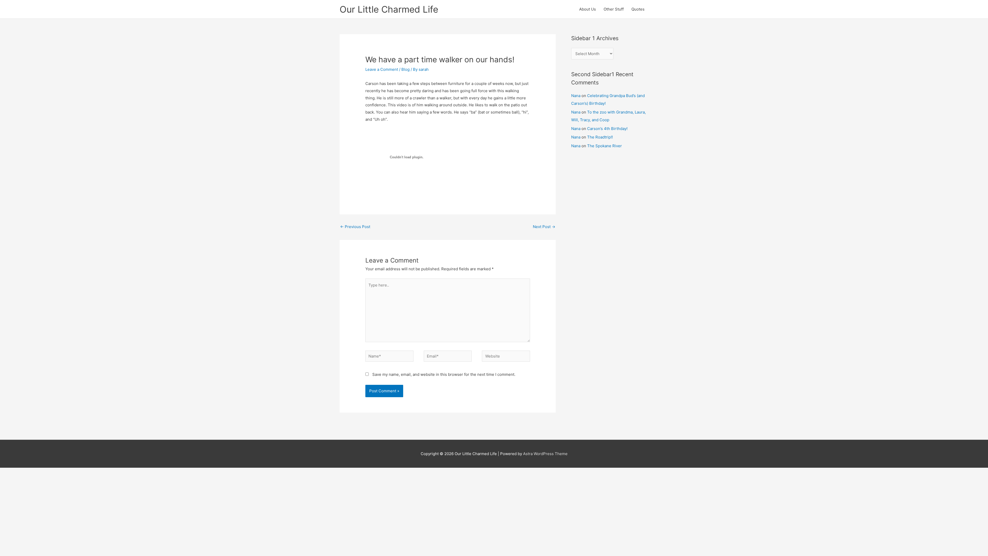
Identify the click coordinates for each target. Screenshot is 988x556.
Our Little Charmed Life (389, 9)
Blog (405, 69)
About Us (587, 9)
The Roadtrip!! (600, 137)
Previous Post (355, 226)
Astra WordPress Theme (545, 453)
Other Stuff (614, 9)
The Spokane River (604, 145)
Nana (575, 95)
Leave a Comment (381, 69)
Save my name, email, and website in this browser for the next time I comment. (443, 374)
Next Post (544, 226)
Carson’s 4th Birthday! (607, 128)
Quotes (638, 9)
